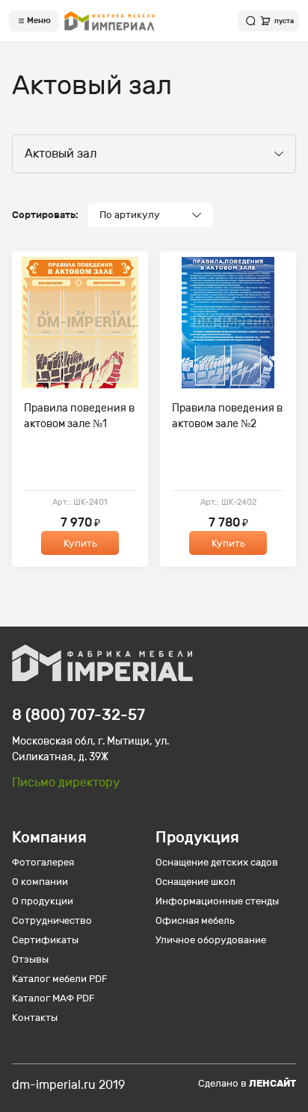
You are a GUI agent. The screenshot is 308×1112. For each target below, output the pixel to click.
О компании (40, 881)
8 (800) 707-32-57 (78, 715)
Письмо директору (66, 782)
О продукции (42, 901)
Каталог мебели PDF (60, 978)
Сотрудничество (52, 920)
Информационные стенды (217, 901)
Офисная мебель (195, 920)
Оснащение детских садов (216, 862)
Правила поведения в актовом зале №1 (79, 416)
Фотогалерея (43, 862)
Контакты (35, 1017)
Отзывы (30, 959)
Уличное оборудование (210, 939)
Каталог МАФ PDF (53, 998)
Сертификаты (45, 939)
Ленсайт (272, 1083)
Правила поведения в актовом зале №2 (227, 416)
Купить (80, 543)
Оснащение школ (195, 881)
